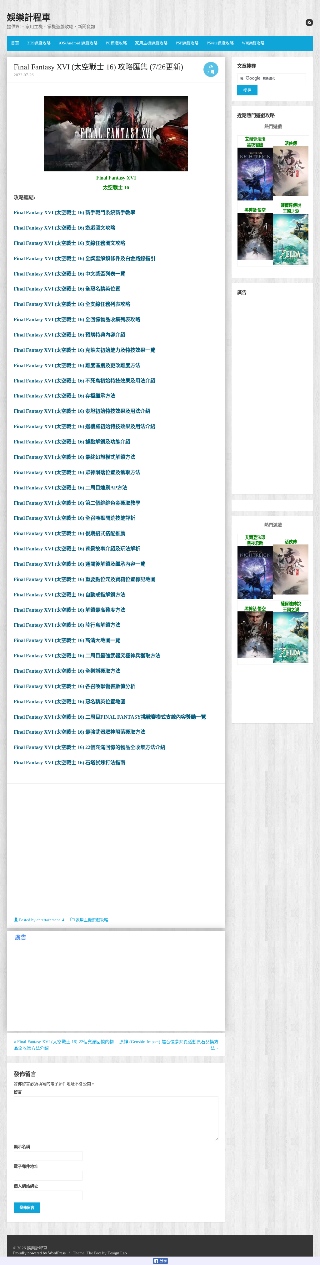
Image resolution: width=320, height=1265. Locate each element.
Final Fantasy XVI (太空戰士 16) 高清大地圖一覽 (67, 640)
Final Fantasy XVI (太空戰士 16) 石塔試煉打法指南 (69, 762)
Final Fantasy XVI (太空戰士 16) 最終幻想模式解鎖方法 (74, 457)
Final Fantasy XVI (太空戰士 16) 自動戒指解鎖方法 (69, 594)
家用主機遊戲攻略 (151, 43)
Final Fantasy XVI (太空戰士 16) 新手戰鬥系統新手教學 (74, 212)
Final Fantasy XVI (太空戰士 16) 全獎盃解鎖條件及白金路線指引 (84, 258)
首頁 (15, 43)
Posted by (41, 920)
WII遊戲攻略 (253, 43)
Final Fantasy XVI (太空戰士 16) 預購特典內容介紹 (69, 334)
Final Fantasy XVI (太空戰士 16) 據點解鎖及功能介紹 (72, 441)
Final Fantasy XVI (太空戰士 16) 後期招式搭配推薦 (69, 533)
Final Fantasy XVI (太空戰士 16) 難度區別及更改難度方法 (77, 365)
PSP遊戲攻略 (187, 43)
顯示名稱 (22, 1146)
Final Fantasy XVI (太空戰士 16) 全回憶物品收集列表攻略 (77, 319)
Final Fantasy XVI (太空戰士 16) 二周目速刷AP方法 (70, 487)
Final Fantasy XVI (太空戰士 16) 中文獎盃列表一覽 (69, 273)
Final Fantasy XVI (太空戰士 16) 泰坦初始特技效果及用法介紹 (82, 411)
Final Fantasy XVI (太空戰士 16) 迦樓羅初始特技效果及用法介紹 (84, 426)
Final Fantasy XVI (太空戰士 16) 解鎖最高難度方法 (69, 610)
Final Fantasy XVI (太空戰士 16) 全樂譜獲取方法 (67, 671)
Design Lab (117, 1253)
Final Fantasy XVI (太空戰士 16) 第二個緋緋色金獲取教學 (77, 503)
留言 (18, 1091)
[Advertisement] (116, 848)
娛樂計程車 (29, 18)
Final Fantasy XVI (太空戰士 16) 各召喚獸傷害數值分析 (74, 686)
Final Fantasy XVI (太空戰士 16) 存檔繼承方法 (64, 395)
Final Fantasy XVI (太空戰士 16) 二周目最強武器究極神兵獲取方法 (87, 655)
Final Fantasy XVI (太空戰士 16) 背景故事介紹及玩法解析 (77, 548)
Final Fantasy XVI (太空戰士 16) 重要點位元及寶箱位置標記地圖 (84, 579)
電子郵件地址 (26, 1166)
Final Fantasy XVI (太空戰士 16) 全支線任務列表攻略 (72, 304)
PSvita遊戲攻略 (220, 43)
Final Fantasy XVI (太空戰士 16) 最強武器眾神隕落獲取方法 (79, 732)
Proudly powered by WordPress (39, 1253)
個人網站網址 (26, 1185)
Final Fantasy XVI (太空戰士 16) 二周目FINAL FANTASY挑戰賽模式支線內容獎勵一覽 (110, 717)
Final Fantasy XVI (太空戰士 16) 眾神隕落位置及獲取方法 (77, 472)
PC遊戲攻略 (116, 43)
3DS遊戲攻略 (39, 43)
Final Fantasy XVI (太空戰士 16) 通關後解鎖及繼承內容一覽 (79, 564)
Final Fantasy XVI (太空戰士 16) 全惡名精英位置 (67, 288)
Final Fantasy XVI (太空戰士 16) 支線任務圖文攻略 (69, 243)
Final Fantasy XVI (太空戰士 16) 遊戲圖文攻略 (64, 227)
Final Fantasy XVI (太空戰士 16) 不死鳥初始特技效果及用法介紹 (84, 380)
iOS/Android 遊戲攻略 (78, 43)
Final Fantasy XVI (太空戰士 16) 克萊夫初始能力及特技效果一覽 (84, 350)
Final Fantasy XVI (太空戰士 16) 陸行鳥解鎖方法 (67, 625)
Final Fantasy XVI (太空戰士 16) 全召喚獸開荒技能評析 (74, 518)
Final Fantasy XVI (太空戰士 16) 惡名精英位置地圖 (69, 701)
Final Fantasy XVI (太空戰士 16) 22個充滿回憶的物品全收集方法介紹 (89, 747)
